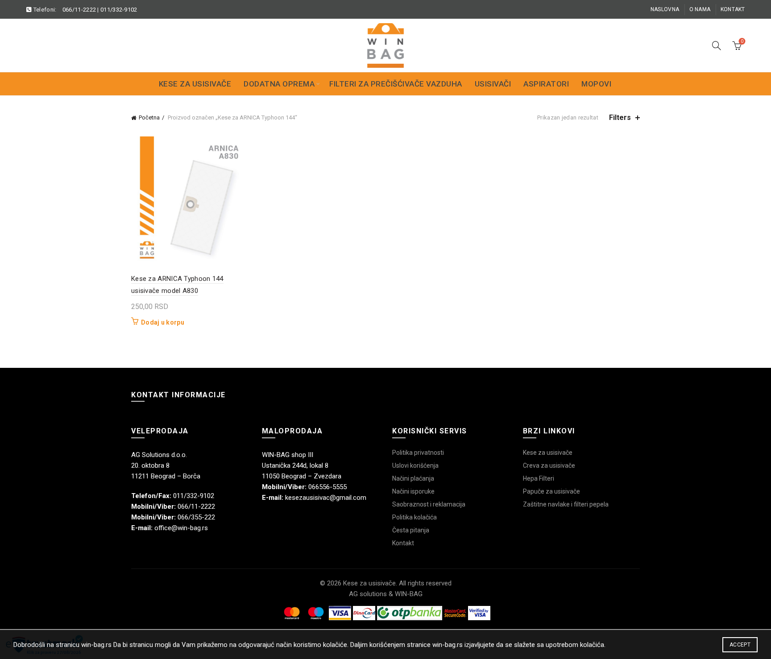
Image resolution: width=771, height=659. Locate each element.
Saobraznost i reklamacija (428, 504)
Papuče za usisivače (551, 491)
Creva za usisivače (549, 465)
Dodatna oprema (279, 83)
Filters (620, 117)
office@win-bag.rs (181, 528)
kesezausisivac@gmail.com (325, 498)
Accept (740, 645)
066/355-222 (196, 517)
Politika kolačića (414, 517)
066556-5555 (327, 487)
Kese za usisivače (195, 83)
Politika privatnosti (418, 452)
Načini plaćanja (413, 478)
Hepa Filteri (538, 478)
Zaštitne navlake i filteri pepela (566, 504)
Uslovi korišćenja (415, 465)
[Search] (716, 45)
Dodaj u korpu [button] (162, 322)
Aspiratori (546, 83)
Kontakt (733, 9)
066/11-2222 (79, 9)
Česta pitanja (410, 530)
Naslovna (665, 9)
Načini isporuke (413, 491)
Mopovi (596, 83)
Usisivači (493, 83)
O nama (700, 9)
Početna (149, 117)
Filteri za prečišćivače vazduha (395, 83)
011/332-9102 (118, 9)
